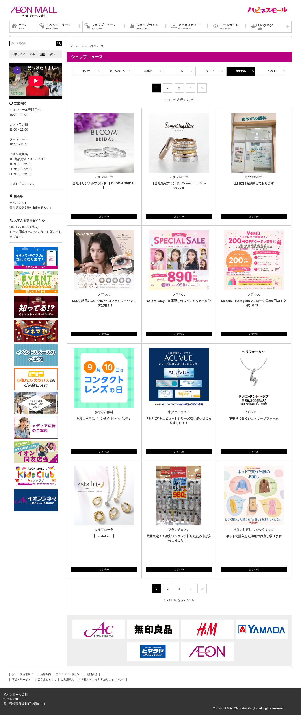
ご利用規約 (67, 679)
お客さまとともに (45, 679)
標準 (42, 54)
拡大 (53, 54)
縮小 (32, 54)
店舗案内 (45, 674)
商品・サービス (21, 679)
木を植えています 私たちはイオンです (101, 679)
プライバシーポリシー (69, 674)
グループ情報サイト (24, 674)
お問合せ (92, 674)
